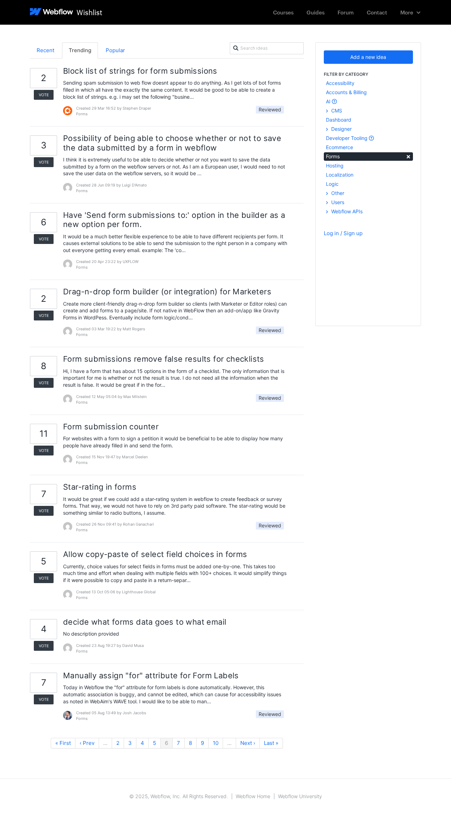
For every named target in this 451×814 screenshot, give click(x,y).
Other (337, 193)
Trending (80, 50)
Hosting (335, 166)
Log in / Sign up (343, 233)
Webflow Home (253, 796)
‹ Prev (87, 743)
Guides (316, 12)
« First (63, 743)
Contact (377, 12)
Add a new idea (368, 57)
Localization (339, 175)
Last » (271, 743)
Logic (332, 184)
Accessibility (340, 83)
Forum (346, 12)
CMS (336, 111)
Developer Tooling (347, 138)
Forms (368, 156)
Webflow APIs (346, 211)
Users (337, 202)
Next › (247, 743)
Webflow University (300, 796)
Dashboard (338, 120)
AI (329, 101)
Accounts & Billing (346, 92)
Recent (45, 50)
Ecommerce (339, 147)
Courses (283, 12)
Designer (341, 129)
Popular (115, 50)
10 (215, 743)
